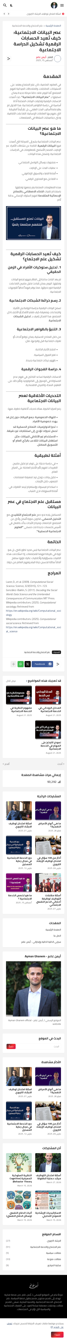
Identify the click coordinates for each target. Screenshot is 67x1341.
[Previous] (8, 13)
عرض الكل (11, 681)
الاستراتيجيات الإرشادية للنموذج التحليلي (48, 1214)
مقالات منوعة (33, 1259)
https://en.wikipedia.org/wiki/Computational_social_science (33, 629)
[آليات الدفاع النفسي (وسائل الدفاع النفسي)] (19, 1200)
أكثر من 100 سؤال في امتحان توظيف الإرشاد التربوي (36, 13)
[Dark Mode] (11, 5)
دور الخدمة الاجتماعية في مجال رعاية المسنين (19, 861)
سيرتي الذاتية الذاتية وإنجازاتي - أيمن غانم (41, 942)
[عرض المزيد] (13, 664)
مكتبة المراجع (33, 1265)
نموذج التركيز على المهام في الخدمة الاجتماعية (51, 745)
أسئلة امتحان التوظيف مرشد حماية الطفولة (48, 1177)
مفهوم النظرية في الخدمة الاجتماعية (21, 709)
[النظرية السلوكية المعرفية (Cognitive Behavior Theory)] (19, 1162)
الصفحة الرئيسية (53, 25)
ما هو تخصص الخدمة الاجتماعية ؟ (20, 897)
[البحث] (4, 5)
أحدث (59, 764)
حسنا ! (57, 1334)
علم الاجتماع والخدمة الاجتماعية (27, 25)
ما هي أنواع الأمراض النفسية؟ (49, 825)
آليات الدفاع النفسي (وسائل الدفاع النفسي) (19, 1214)
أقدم (7, 764)
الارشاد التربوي (33, 1241)
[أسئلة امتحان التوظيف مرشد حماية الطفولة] (48, 1162)
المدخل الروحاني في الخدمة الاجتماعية (49, 709)
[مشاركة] (9, 58)
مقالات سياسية (33, 1253)
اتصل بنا (57, 935)
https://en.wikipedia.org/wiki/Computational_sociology (33, 612)
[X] (28, 664)
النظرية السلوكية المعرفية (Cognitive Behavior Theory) (21, 1178)
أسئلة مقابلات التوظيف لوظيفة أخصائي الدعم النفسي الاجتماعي (48, 900)
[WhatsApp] (21, 664)
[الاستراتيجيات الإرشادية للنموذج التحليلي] (48, 1200)
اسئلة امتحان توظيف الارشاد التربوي (20, 825)
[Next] (4, 13)
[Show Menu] (62, 5)
